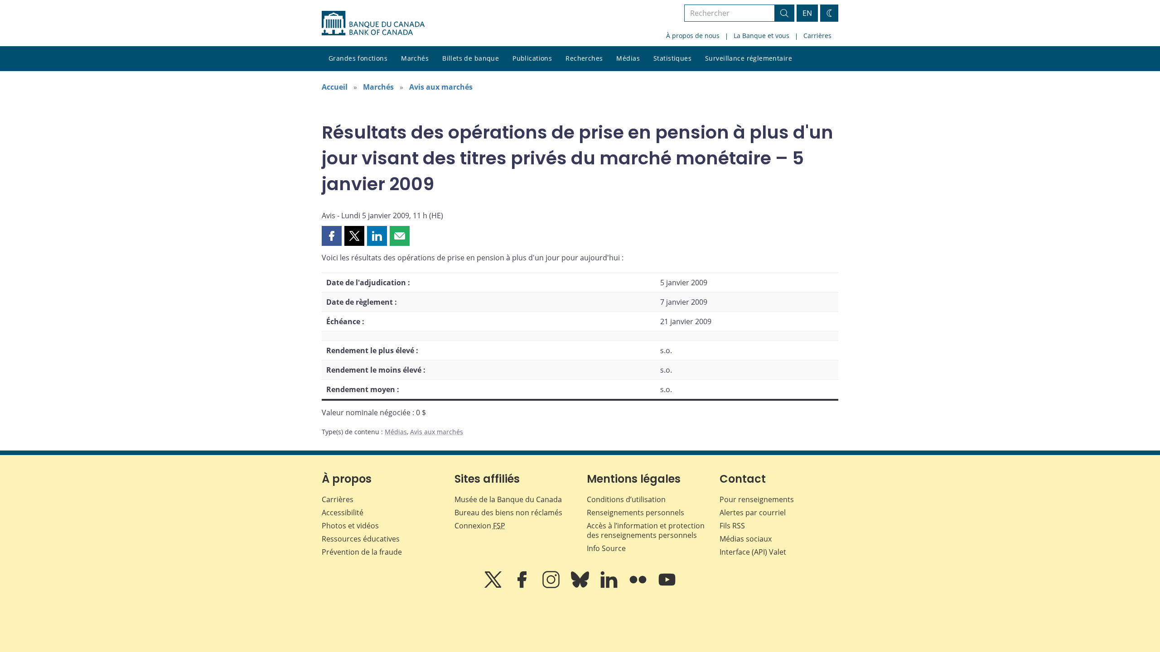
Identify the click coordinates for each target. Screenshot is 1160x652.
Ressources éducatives (361, 539)
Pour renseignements (757, 499)
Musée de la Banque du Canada (508, 499)
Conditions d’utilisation (626, 499)
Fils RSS (732, 526)
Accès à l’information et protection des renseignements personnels (646, 530)
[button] (332, 236)
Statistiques (672, 58)
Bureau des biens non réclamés (508, 513)
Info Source (606, 548)
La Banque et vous (761, 35)
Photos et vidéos (350, 526)
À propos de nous (693, 35)
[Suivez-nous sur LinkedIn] (609, 586)
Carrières (817, 35)
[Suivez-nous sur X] (493, 586)
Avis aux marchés (441, 87)
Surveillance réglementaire (748, 58)
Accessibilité (342, 513)
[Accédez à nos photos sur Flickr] (638, 586)
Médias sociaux (746, 539)
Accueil (335, 87)
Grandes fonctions (358, 58)
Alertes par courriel (753, 513)
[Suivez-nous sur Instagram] (551, 586)
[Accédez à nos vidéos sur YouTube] (667, 586)
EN (807, 13)
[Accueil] (373, 23)
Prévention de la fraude (362, 552)
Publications (532, 58)
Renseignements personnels (635, 513)
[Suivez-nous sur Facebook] (522, 586)
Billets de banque (470, 58)
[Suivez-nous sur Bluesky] (580, 586)
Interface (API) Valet (753, 552)
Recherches (584, 58)
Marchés (415, 58)
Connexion (479, 526)
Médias (628, 58)
